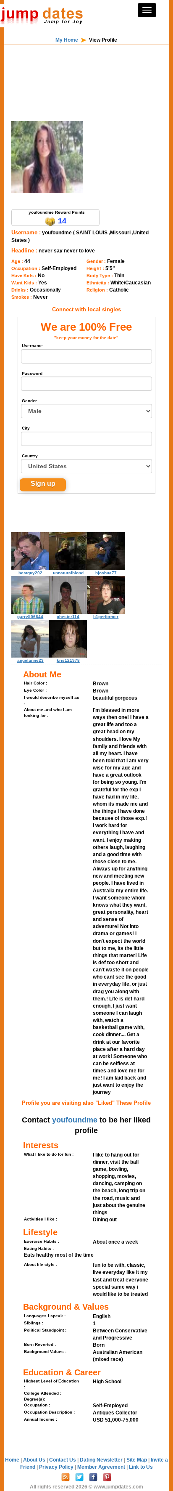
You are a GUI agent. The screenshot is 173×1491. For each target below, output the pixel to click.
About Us (35, 1460)
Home (12, 1460)
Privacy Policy (57, 1467)
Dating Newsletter (102, 1460)
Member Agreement (101, 1467)
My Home (66, 40)
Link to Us (141, 1467)
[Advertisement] (86, 66)
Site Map (137, 1460)
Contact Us (63, 1460)
